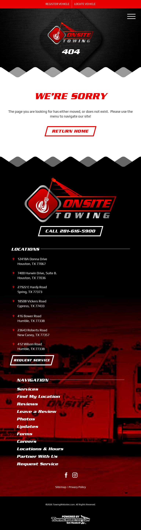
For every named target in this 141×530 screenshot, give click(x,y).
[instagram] (74, 475)
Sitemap (60, 487)
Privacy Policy (77, 487)
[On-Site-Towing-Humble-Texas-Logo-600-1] (70, 24)
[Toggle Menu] (131, 16)
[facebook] (66, 475)
